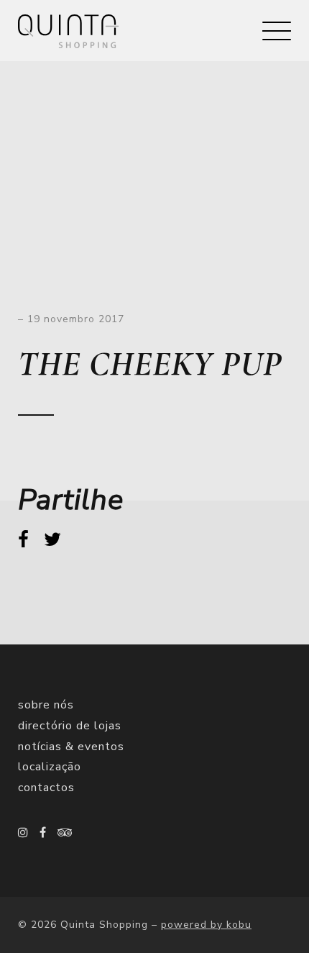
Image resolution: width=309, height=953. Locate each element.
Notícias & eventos (71, 746)
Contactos (46, 787)
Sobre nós (46, 705)
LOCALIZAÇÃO (49, 767)
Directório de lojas (69, 726)
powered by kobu (206, 924)
